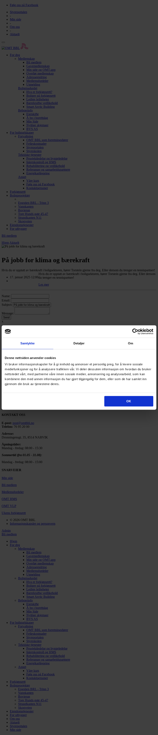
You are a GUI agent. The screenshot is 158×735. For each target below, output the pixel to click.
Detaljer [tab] (79, 343)
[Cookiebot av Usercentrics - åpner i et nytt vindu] (135, 331)
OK (128, 401)
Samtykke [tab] (27, 343)
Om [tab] (130, 343)
